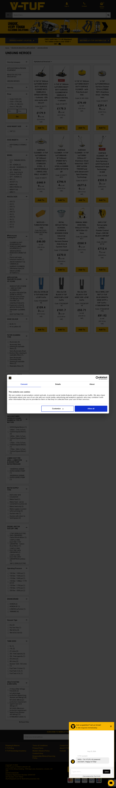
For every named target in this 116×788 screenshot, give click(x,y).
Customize (56, 409)
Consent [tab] (24, 384)
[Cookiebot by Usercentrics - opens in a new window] (97, 378)
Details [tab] (58, 384)
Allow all (91, 409)
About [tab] (91, 384)
